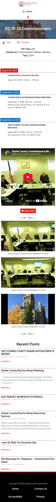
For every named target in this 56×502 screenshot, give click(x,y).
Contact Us (41, 488)
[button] (28, 17)
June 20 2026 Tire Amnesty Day (18, 442)
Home (15, 488)
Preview (25, 42)
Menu (29, 11)
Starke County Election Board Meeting (22, 370)
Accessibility (15, 496)
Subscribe (29, 210)
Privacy (41, 496)
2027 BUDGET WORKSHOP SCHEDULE (22, 396)
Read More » (5, 361)
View (8, 42)
